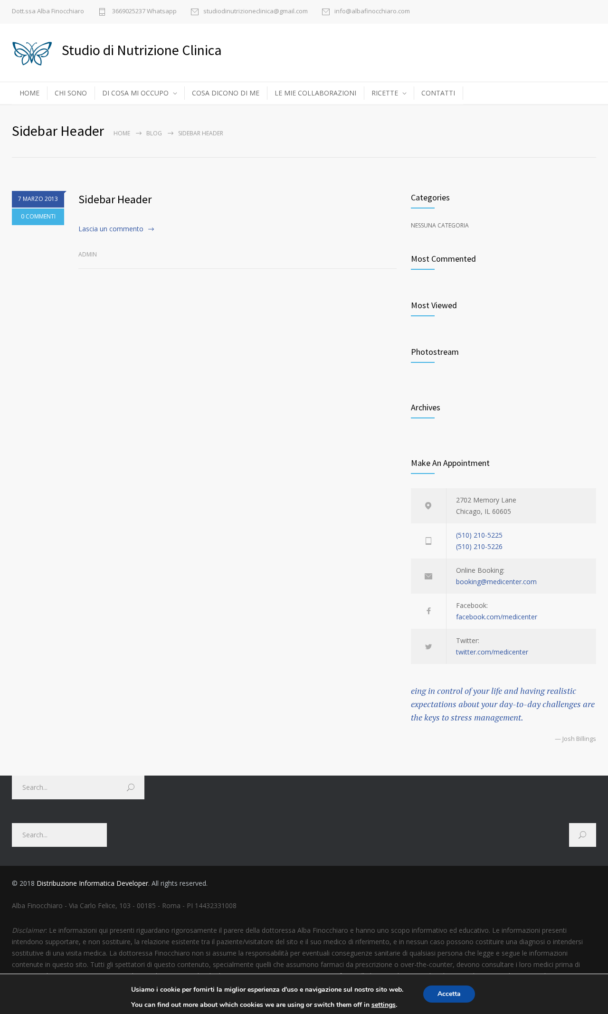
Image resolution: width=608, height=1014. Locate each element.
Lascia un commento (110, 228)
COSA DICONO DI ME (225, 92)
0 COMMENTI (38, 216)
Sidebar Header (115, 199)
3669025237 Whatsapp (144, 11)
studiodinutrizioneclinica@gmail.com (255, 11)
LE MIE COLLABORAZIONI (315, 92)
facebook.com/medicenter (496, 616)
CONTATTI (438, 92)
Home (122, 133)
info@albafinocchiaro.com (372, 11)
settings (383, 1005)
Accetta (449, 993)
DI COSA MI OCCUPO (135, 92)
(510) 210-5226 (479, 546)
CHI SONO (71, 92)
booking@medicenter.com (496, 581)
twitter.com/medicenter (492, 651)
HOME (29, 92)
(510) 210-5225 (479, 535)
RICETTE (384, 92)
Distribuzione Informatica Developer (92, 883)
